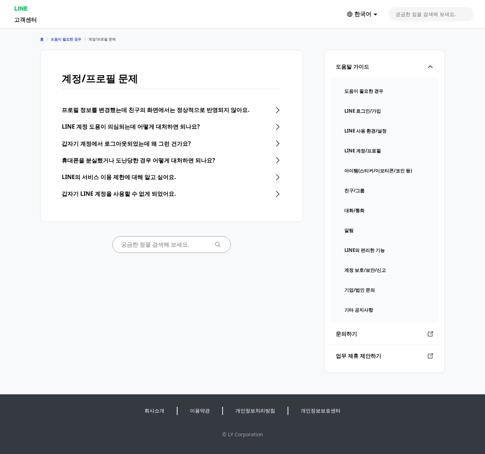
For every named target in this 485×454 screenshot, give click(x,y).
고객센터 (25, 19)
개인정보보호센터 (320, 410)
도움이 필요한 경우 (66, 39)
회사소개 (154, 410)
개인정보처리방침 (255, 410)
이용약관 (200, 410)
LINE (20, 8)
